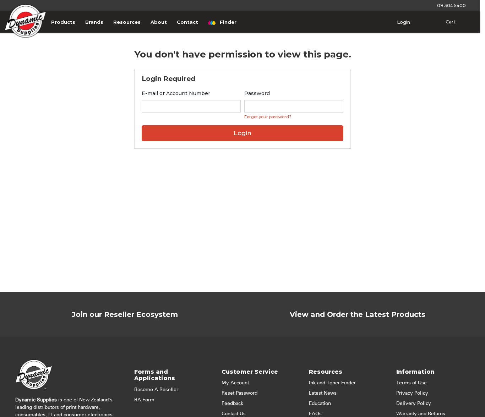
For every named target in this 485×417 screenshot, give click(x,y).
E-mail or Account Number (176, 93)
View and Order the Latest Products (357, 314)
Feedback (232, 403)
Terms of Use (411, 382)
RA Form (144, 399)
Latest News (323, 393)
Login (403, 22)
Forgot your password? (267, 116)
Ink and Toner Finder (332, 382)
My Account (235, 382)
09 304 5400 (450, 5)
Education (320, 403)
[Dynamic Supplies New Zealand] (26, 29)
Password (257, 93)
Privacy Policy (412, 393)
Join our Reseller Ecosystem (125, 314)
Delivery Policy (413, 403)
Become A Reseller (156, 389)
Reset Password (239, 393)
